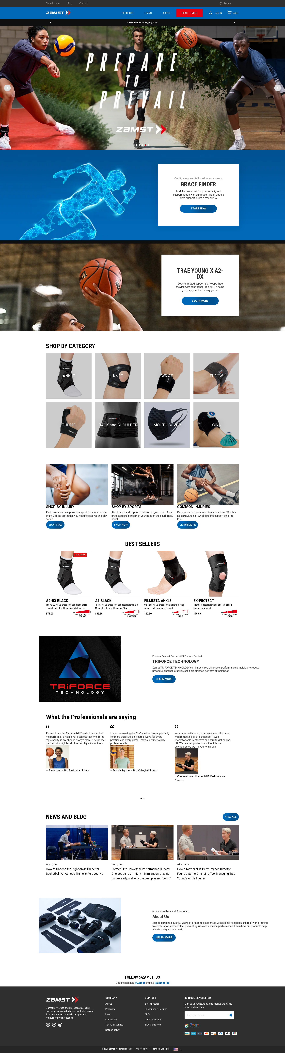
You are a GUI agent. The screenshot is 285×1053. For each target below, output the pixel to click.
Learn (148, 13)
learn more (188, 524)
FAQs (147, 1014)
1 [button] (136, 145)
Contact (83, 3)
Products (127, 13)
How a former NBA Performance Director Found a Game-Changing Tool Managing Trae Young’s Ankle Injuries (206, 873)
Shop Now (55, 524)
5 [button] (148, 145)
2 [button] (139, 145)
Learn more (164, 937)
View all (231, 816)
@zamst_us (162, 982)
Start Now (198, 208)
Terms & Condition (161, 1049)
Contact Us (111, 1019)
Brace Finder (189, 13)
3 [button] (142, 145)
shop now (121, 524)
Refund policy (112, 1030)
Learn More (200, 300)
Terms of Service (114, 1025)
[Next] (234, 22)
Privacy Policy (141, 1049)
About (166, 13)
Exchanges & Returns (156, 1009)
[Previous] (50, 22)
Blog (69, 3)
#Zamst (140, 982)
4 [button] (145, 145)
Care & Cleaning (153, 1019)
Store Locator (53, 3)
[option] (142, 22)
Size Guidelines (153, 1025)
